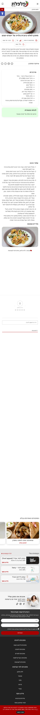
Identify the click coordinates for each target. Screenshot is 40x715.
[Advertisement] (20, 139)
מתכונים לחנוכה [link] (20, 649)
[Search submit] (2, 9)
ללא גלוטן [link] (23, 250)
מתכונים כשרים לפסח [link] (20, 658)
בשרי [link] (20, 689)
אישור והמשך (20, 712)
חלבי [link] (20, 680)
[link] (2, 13)
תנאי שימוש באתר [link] (20, 703)
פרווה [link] (20, 684)
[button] (37, 4)
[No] (37, 710)
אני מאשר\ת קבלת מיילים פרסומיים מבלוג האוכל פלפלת (22, 629)
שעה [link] (17, 44)
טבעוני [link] (28, 250)
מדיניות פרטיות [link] (20, 698)
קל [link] (17, 40)
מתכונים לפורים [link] (20, 654)
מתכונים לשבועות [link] (13, 250)
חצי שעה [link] (5, 40)
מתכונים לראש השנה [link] (20, 645)
